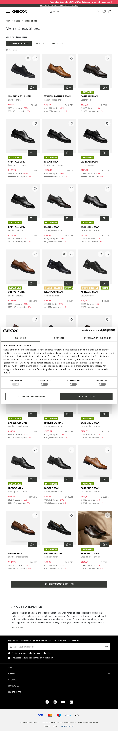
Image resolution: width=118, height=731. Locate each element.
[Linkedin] (71, 702)
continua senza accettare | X (98, 330)
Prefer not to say (19, 653)
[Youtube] (63, 702)
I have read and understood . (32, 658)
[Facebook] (47, 702)
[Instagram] (55, 702)
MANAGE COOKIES (67, 726)
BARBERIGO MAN (90, 227)
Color (55, 43)
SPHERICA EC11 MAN (19, 96)
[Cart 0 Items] (110, 13)
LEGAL (55, 726)
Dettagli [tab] (59, 338)
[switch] (44, 384)
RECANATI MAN (53, 553)
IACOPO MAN (52, 227)
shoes (17, 20)
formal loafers (79, 619)
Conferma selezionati (31, 396)
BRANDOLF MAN (53, 292)
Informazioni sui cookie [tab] (97, 338)
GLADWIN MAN (89, 292)
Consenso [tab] (20, 338)
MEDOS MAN (51, 161)
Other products (59, 583)
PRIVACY (47, 726)
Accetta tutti (86, 396)
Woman (36, 653)
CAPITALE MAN (89, 96)
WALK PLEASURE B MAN (57, 96)
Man (49, 653)
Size (38, 43)
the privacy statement (44, 658)
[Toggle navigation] (8, 11)
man (8, 20)
